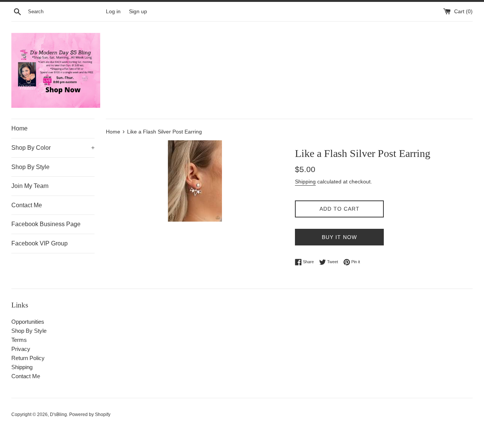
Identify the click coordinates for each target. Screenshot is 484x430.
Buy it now (339, 237)
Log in (113, 11)
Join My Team (29, 186)
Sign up (138, 11)
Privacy (20, 349)
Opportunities (27, 321)
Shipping (305, 182)
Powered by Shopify (89, 414)
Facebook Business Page (46, 224)
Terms (19, 340)
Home (19, 128)
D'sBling (58, 414)
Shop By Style (30, 167)
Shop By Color (53, 147)
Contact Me (26, 205)
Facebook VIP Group (39, 243)
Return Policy (28, 358)
